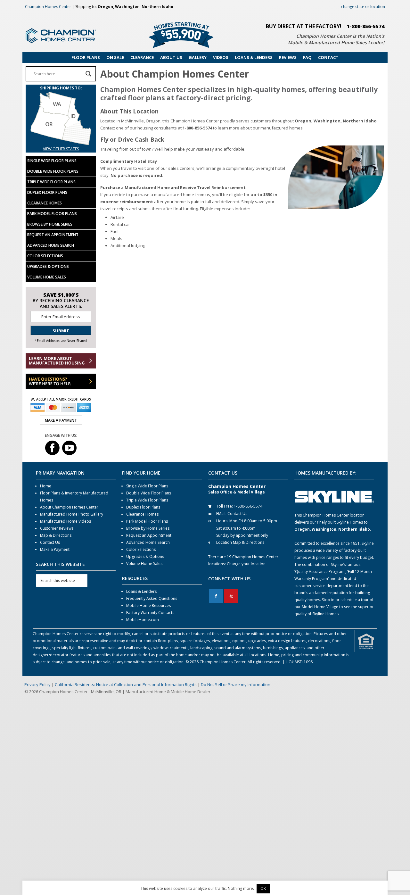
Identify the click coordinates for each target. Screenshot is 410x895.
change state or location (363, 6)
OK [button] (263, 888)
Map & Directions (55, 535)
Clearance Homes (44, 203)
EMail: (221, 513)
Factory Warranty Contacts (150, 612)
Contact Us (50, 542)
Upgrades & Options (48, 266)
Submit (61, 331)
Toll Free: (224, 506)
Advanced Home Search (50, 245)
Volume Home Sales (46, 277)
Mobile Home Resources (148, 605)
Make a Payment (55, 549)
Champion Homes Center (48, 6)
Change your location (246, 564)
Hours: (222, 521)
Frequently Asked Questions (151, 598)
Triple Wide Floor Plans (51, 182)
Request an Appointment (52, 234)
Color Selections (45, 256)
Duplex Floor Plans (47, 192)
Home (45, 486)
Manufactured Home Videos (65, 521)
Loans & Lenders (141, 591)
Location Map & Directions (240, 542)
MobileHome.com (142, 619)
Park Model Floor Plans (52, 213)
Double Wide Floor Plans (52, 171)
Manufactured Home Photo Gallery (71, 514)
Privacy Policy (37, 684)
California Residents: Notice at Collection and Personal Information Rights (126, 684)
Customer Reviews (56, 528)
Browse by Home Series (49, 224)
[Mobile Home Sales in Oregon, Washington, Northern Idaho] (61, 142)
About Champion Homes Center (69, 507)
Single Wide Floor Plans (52, 160)
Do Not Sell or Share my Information (235, 684)
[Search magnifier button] (88, 73)
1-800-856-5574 (365, 26)
